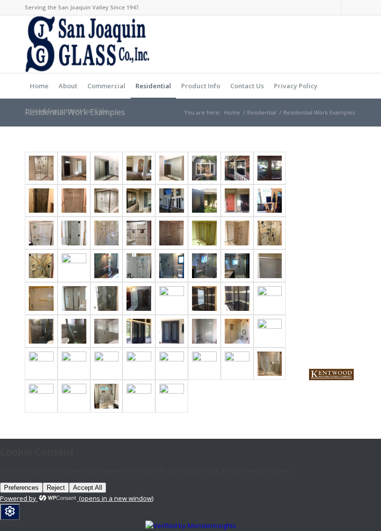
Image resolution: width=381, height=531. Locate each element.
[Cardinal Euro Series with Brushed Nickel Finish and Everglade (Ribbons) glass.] (270, 265)
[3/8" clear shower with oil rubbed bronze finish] (74, 233)
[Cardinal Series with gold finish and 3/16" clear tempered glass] (41, 298)
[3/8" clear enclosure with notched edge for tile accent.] (106, 233)
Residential (261, 112)
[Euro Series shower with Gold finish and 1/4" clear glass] (204, 233)
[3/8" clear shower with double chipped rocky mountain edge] (41, 265)
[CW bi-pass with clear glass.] (139, 233)
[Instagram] (348, 7)
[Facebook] (333, 7)
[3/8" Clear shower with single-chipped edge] (237, 233)
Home (232, 112)
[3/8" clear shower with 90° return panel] (171, 233)
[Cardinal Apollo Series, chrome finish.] (74, 265)
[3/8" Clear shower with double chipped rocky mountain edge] (270, 233)
